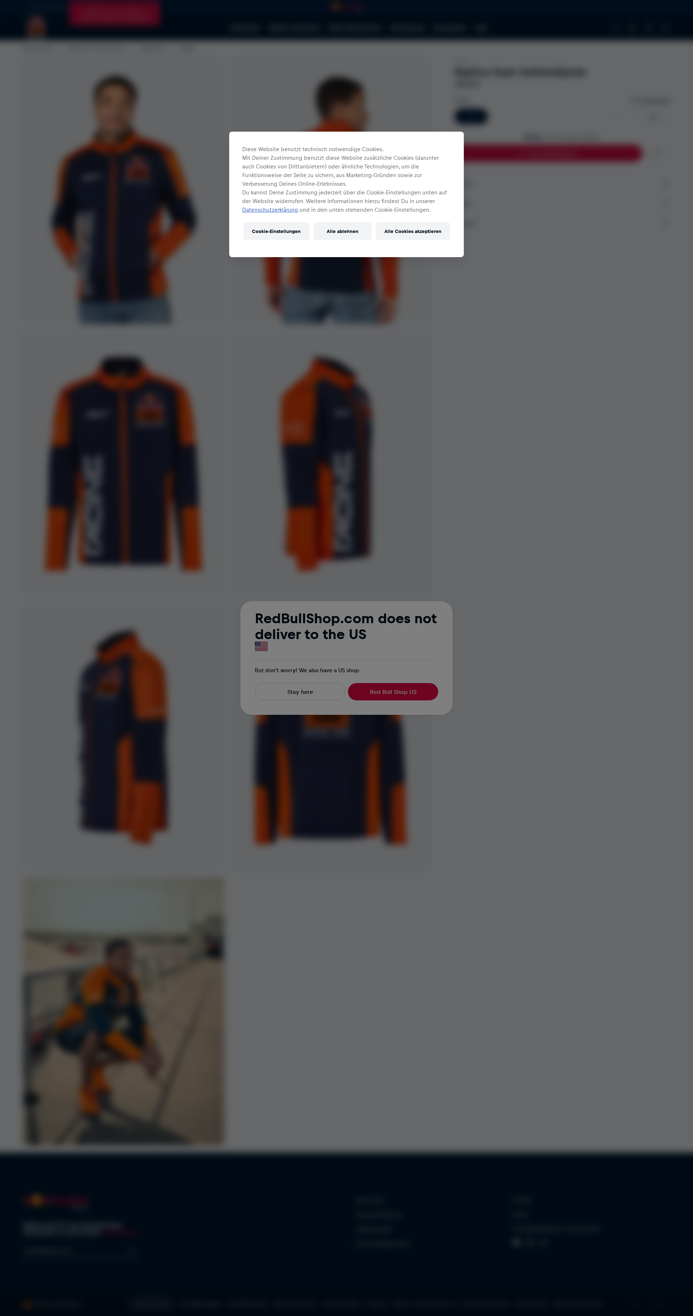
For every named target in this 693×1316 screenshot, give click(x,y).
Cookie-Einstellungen (276, 231)
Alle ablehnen (342, 231)
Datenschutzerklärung (270, 209)
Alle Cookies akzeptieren (412, 231)
